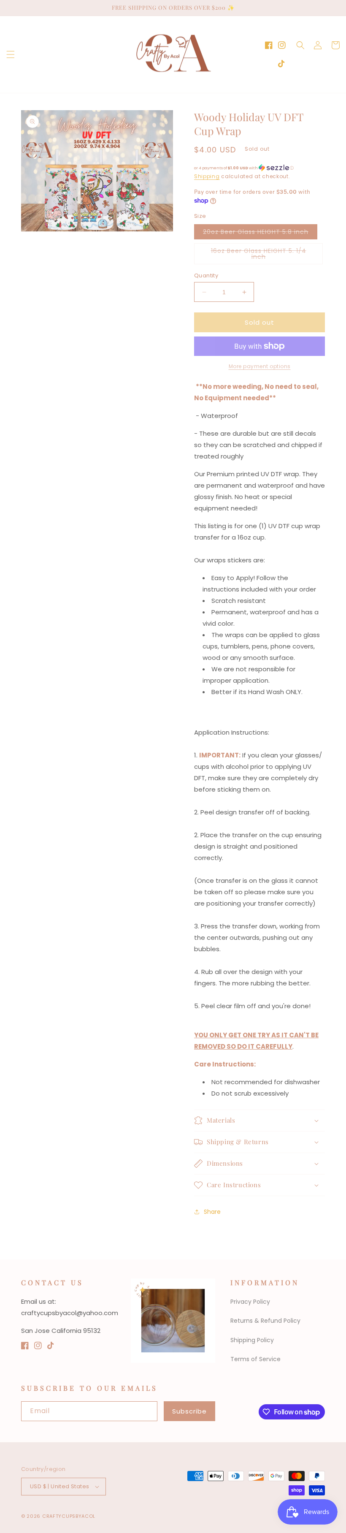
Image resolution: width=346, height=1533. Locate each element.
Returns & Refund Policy (265, 1320)
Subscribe (189, 1411)
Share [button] (212, 1211)
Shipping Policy (252, 1340)
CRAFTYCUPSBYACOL (68, 1516)
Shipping (207, 176)
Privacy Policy (250, 1301)
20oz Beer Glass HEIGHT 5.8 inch (260, 233)
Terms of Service (255, 1359)
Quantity (206, 275)
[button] (10, 54)
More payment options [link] (260, 366)
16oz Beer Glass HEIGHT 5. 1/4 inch (258, 255)
